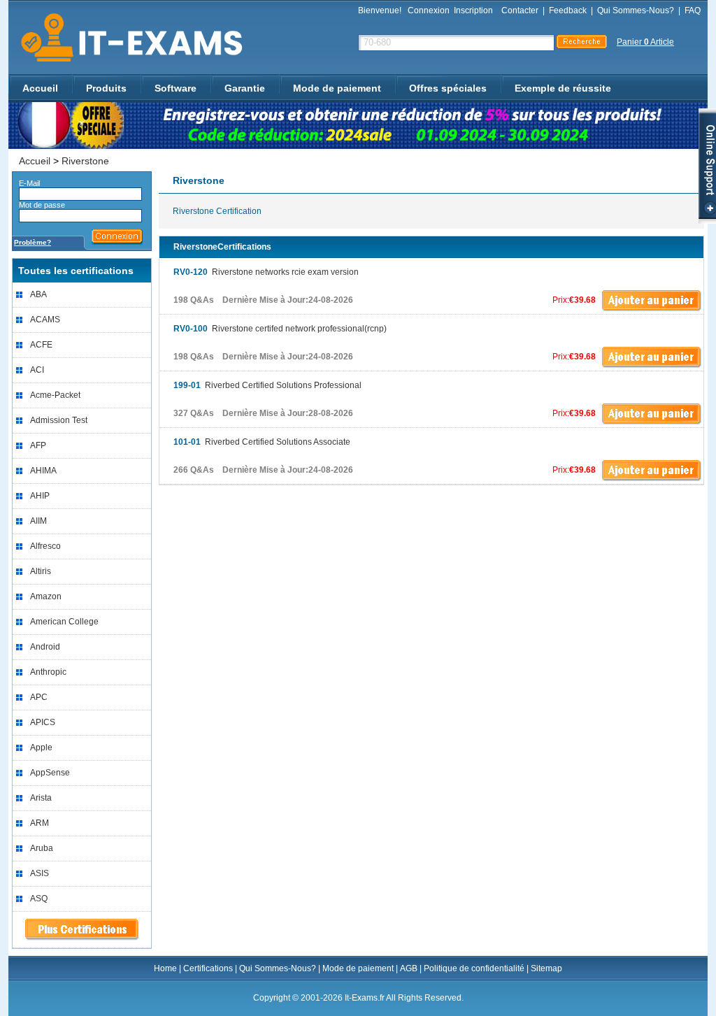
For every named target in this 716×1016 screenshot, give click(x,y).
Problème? (32, 242)
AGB (408, 968)
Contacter (519, 10)
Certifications (208, 968)
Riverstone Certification (217, 211)
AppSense (50, 773)
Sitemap (546, 968)
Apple (41, 747)
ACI (37, 370)
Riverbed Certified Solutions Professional (267, 385)
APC (39, 697)
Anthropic (48, 672)
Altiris (40, 571)
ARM (39, 823)
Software (175, 88)
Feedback (568, 10)
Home (165, 968)
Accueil (40, 88)
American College (64, 622)
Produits (106, 88)
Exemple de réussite (563, 88)
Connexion (429, 10)
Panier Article (645, 42)
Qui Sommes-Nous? (635, 10)
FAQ (693, 10)
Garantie (244, 88)
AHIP (40, 496)
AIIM (38, 521)
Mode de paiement (337, 88)
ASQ (39, 898)
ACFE (41, 345)
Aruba (41, 848)
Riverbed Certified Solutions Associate (261, 442)
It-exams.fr (126, 38)
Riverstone (85, 160)
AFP (38, 445)
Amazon (46, 596)
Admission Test (58, 420)
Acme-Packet (55, 395)
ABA (38, 294)
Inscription (473, 10)
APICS (42, 722)
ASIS (39, 873)
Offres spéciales (448, 88)
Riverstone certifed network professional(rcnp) (280, 329)
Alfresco (45, 546)
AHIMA (43, 470)
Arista (41, 798)
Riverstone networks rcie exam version (266, 272)
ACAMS (45, 319)
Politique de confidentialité (474, 968)
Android (45, 647)
